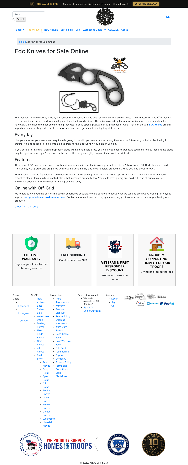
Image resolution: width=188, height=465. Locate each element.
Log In (114, 298)
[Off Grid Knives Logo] (105, 16)
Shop (19, 29)
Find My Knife (34, 29)
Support (60, 355)
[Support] (166, 16)
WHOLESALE (111, 29)
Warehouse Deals (92, 29)
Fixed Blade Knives (40, 334)
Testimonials (62, 351)
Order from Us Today (26, 206)
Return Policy (63, 316)
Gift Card (61, 348)
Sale (78, 29)
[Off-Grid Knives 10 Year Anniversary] (153, 444)
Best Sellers (67, 29)
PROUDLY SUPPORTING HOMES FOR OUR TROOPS (156, 261)
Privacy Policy (63, 362)
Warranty (61, 305)
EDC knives (155, 124)
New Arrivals (51, 29)
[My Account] (168, 16)
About (124, 29)
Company (61, 358)
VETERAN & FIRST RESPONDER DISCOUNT (115, 266)
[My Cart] (172, 16)
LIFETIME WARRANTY (31, 257)
